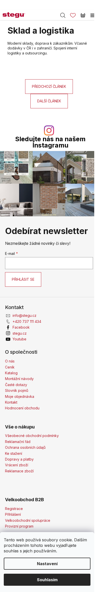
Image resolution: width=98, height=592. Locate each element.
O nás (10, 361)
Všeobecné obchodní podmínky (32, 435)
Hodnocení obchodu (22, 408)
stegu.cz (20, 333)
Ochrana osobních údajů (25, 447)
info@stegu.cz (24, 315)
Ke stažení (13, 453)
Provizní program (19, 526)
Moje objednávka (19, 396)
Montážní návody (19, 379)
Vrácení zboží (16, 465)
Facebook (21, 327)
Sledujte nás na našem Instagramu (50, 142)
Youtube (19, 339)
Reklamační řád (17, 441)
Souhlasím (47, 579)
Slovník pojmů (16, 390)
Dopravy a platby (19, 459)
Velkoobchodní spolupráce (27, 520)
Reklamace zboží (19, 471)
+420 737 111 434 (27, 321)
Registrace (14, 508)
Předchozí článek (49, 86)
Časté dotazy (16, 385)
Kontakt (11, 402)
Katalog (11, 373)
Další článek (49, 101)
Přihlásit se (23, 279)
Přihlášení (13, 514)
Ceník (10, 367)
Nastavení (47, 563)
